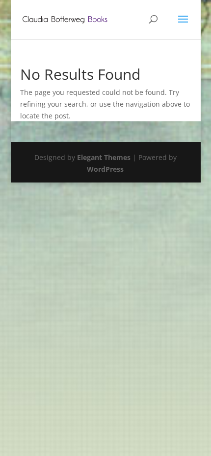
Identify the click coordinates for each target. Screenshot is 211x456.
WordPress (105, 169)
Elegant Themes (104, 157)
